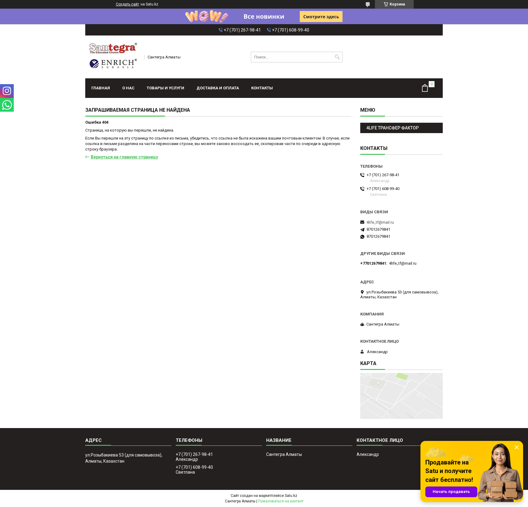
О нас (128, 88)
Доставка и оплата (217, 88)
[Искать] (337, 57)
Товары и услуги (165, 88)
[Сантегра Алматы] (112, 57)
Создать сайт (127, 4)
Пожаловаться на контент (280, 501)
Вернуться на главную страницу (124, 157)
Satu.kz (291, 496)
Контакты (262, 88)
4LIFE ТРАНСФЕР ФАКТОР (392, 127)
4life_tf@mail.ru (380, 222)
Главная (100, 88)
